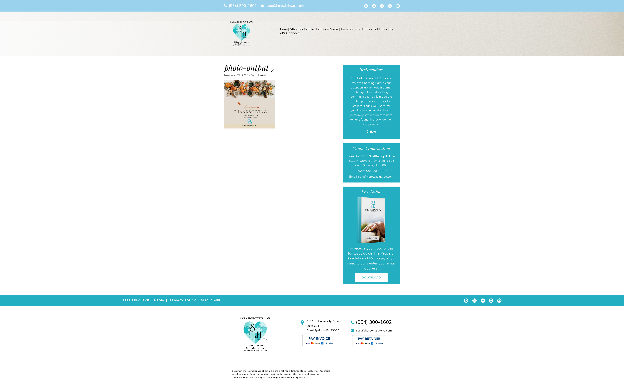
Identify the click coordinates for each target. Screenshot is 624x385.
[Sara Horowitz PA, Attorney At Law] (241, 33)
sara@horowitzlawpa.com (285, 5)
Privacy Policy (182, 332)
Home (283, 29)
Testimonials (350, 29)
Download (371, 309)
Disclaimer (211, 332)
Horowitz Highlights (377, 29)
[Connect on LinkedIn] (382, 6)
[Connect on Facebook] (366, 6)
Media (159, 332)
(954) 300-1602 (243, 5)
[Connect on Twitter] (374, 6)
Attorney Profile (302, 29)
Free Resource (136, 332)
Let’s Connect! (289, 33)
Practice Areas (327, 29)
